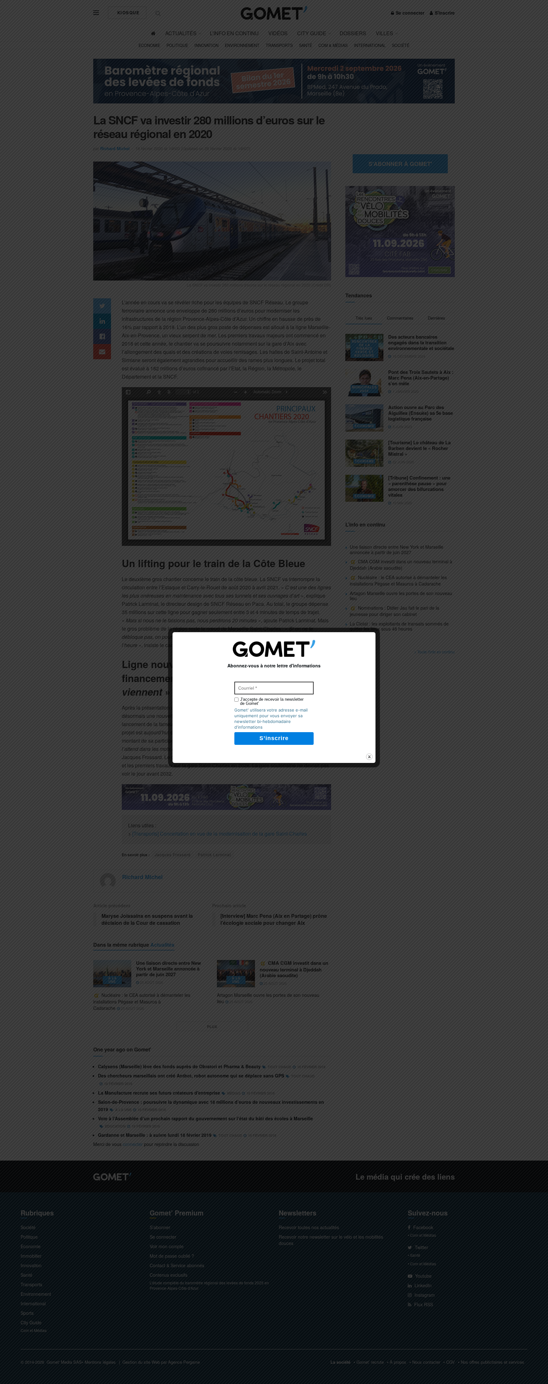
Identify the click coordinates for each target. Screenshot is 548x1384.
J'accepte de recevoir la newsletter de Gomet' (271, 701)
